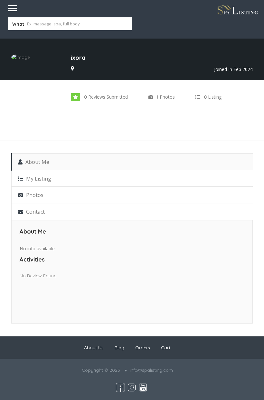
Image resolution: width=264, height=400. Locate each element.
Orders (142, 348)
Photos (34, 195)
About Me (36, 161)
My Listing (38, 178)
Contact (35, 211)
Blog (119, 348)
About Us (94, 348)
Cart (165, 348)
